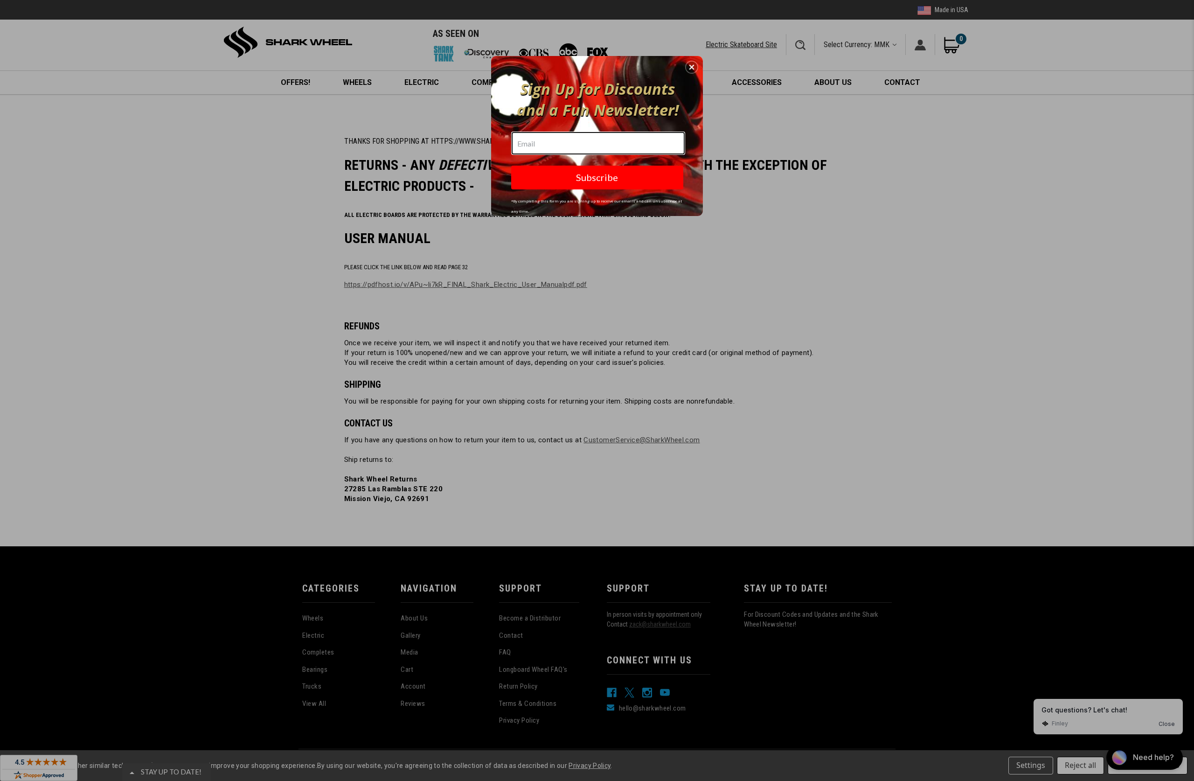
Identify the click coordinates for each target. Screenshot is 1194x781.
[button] (691, 67)
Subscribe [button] (597, 177)
